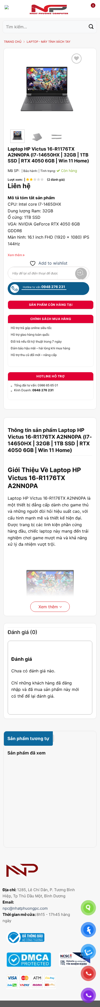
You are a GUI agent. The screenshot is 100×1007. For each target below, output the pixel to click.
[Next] (75, 89)
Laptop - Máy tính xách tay (49, 42)
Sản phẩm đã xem (26, 753)
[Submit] (91, 27)
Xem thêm (48, 606)
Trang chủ (13, 42)
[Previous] (18, 89)
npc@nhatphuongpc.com (25, 908)
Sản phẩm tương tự (28, 738)
